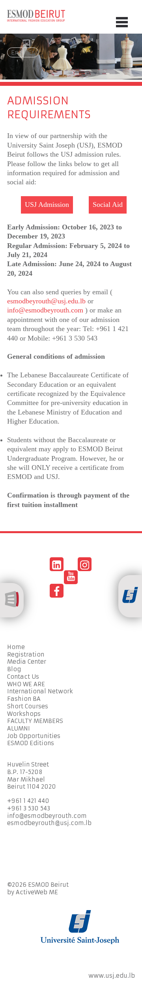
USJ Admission (47, 204)
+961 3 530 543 (28, 808)
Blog (14, 669)
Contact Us (23, 676)
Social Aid (108, 204)
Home (16, 647)
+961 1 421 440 (28, 800)
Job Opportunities (33, 736)
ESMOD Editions (30, 743)
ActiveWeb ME (37, 892)
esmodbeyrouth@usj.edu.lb (46, 301)
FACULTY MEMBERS (35, 721)
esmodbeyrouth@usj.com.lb (49, 823)
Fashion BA (24, 698)
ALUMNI (18, 728)
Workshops (24, 713)
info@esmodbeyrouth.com (45, 310)
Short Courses (27, 706)
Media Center (26, 661)
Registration (25, 654)
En (15, 52)
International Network (40, 691)
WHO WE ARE (26, 684)
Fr (31, 52)
